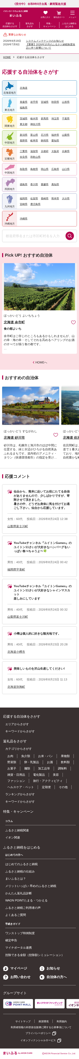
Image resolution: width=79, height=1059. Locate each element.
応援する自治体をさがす (10, 24)
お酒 (50, 762)
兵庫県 (66, 151)
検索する (70, 236)
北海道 (23, 87)
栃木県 (34, 118)
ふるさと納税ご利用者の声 (23, 907)
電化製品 (39, 774)
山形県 (66, 102)
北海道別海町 (16, 686)
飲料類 (65, 762)
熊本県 (55, 198)
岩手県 (34, 102)
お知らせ (53, 968)
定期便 (46, 787)
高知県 (55, 184)
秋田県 (55, 102)
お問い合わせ (20, 977)
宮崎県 (23, 204)
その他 (63, 787)
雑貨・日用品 (16, 774)
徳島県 (23, 184)
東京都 (23, 124)
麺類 (27, 768)
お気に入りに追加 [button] (73, 322)
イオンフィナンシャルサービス (38, 1040)
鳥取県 (23, 169)
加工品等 (44, 768)
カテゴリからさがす (18, 748)
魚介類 (25, 756)
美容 (56, 774)
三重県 (23, 151)
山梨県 (66, 134)
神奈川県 (35, 124)
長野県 (23, 140)
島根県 (34, 169)
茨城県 (23, 118)
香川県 (34, 184)
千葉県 (66, 118)
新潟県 (23, 134)
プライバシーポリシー (38, 1033)
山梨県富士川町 (17, 526)
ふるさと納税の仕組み (20, 871)
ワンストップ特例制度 (20, 933)
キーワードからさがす (20, 731)
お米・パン (45, 756)
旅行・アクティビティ (48, 780)
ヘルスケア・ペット (20, 787)
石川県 (44, 134)
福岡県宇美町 (16, 569)
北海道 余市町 (14, 322)
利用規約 (62, 1021)
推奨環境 (44, 1021)
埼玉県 (55, 118)
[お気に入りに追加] (73, 322)
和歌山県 (35, 156)
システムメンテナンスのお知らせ (45, 40)
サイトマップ (23, 1021)
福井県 (55, 134)
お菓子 (11, 768)
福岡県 (23, 198)
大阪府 (55, 151)
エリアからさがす (17, 724)
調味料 (62, 768)
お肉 (10, 756)
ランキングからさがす (20, 794)
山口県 (66, 169)
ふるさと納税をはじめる (69, 24)
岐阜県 (34, 140)
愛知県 (55, 140)
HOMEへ (41, 362)
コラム (9, 821)
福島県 (23, 107)
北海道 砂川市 (14, 437)
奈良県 (23, 156)
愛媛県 (44, 184)
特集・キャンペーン (49, 24)
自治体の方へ (57, 977)
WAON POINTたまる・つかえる (26, 900)
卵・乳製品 (31, 762)
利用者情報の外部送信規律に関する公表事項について (41, 1027)
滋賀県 (34, 151)
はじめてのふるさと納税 (21, 864)
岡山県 (44, 169)
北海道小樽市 (16, 651)
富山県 (34, 134)
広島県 (55, 169)
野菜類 (11, 762)
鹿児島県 (35, 204)
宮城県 (44, 102)
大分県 (66, 198)
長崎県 (44, 198)
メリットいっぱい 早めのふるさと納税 (30, 886)
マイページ (18, 968)
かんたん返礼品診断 (18, 893)
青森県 (23, 102)
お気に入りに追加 (55, 434)
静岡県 (44, 140)
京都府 (44, 151)
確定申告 (11, 940)
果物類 (65, 756)
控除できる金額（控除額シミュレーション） (34, 955)
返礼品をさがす (29, 24)
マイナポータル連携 (18, 947)
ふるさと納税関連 (17, 830)
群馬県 (44, 118)
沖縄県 (23, 218)
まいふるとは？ (15, 878)
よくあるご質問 (15, 915)
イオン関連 (12, 837)
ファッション (16, 780)
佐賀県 (34, 198)
